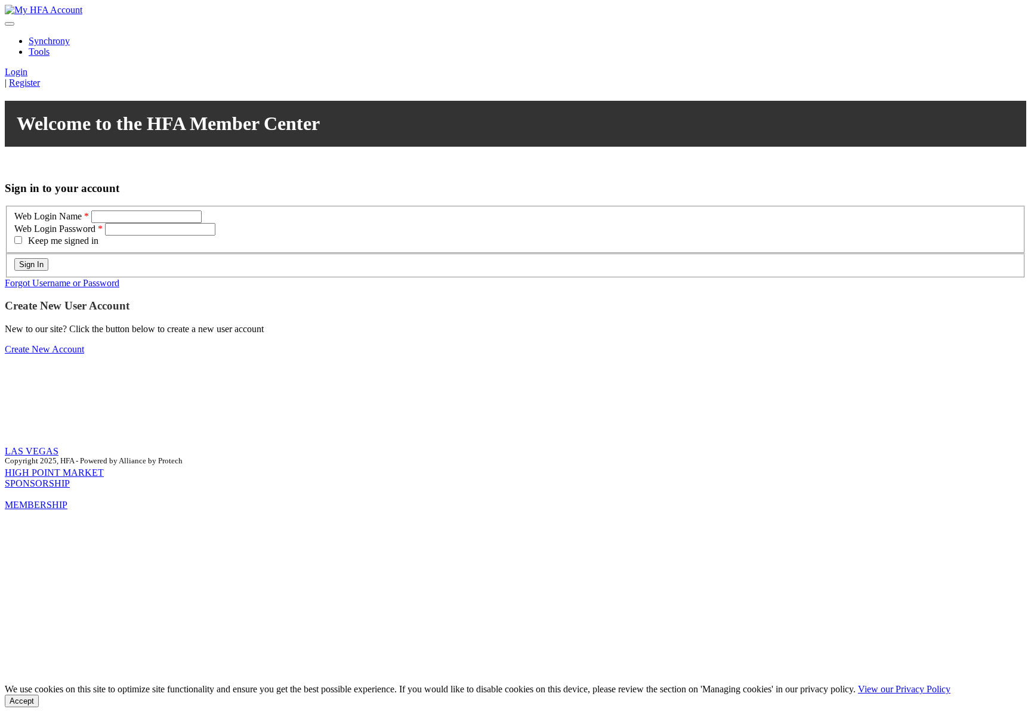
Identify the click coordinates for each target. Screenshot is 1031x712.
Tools (39, 52)
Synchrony (49, 41)
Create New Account (44, 349)
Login (16, 72)
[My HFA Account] (43, 10)
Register (24, 83)
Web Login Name (48, 216)
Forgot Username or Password (62, 283)
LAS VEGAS (31, 451)
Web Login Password (54, 229)
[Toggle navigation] (9, 24)
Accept (22, 700)
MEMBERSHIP (36, 505)
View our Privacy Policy (904, 689)
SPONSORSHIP (37, 483)
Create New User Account (67, 305)
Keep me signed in (63, 241)
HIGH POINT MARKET (54, 473)
